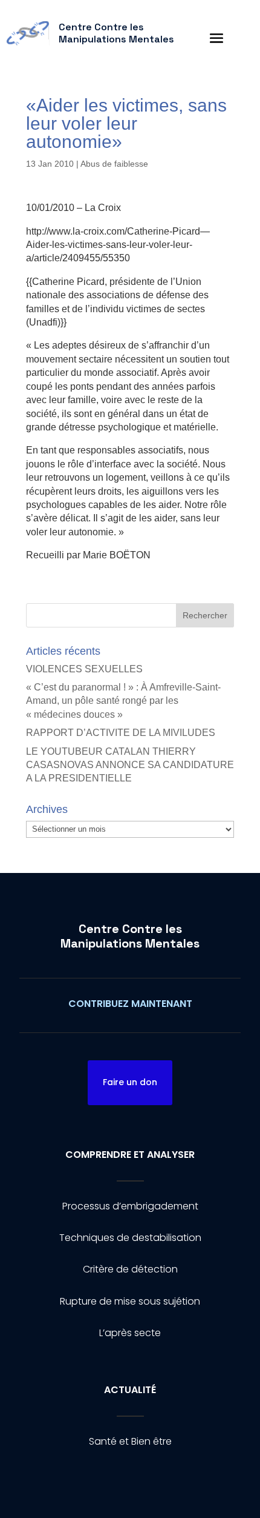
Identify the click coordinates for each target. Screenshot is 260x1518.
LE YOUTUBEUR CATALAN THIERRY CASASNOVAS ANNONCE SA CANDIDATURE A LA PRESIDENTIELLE (130, 765)
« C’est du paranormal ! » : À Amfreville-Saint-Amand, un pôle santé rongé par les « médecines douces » (123, 701)
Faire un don (130, 1082)
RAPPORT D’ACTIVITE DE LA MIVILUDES (120, 732)
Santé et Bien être (130, 1441)
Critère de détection (130, 1269)
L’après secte (130, 1333)
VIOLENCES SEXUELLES (84, 669)
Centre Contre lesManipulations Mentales (130, 936)
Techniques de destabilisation (130, 1238)
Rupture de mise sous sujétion (130, 1301)
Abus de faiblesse (114, 164)
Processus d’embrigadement (130, 1206)
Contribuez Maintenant (130, 1004)
